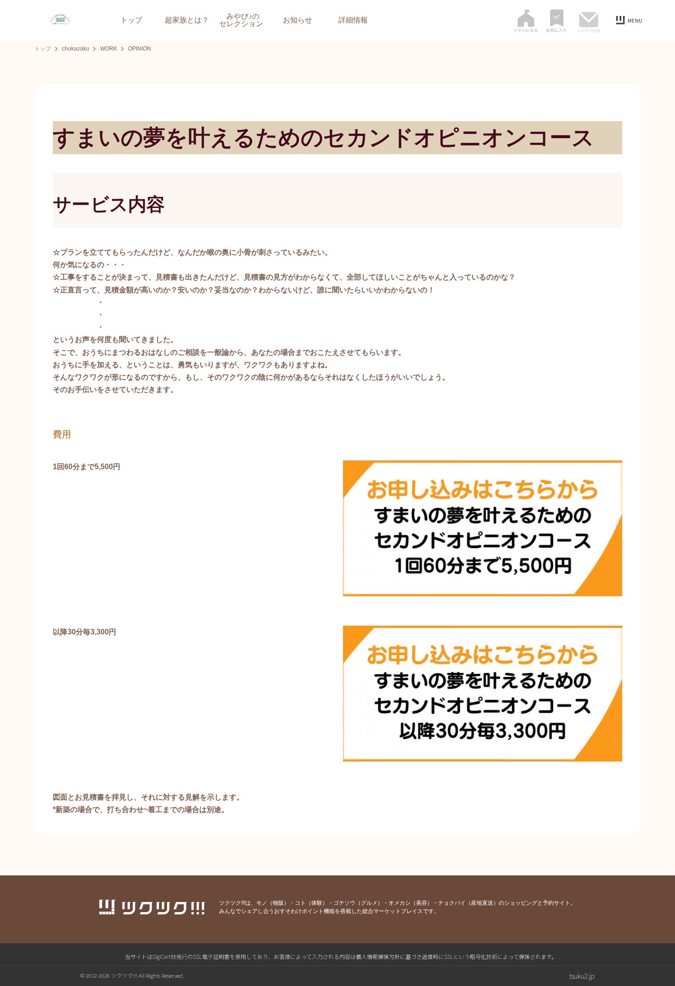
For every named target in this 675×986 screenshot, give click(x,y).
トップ (131, 20)
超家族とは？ (187, 20)
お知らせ (297, 20)
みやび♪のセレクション (241, 20)
